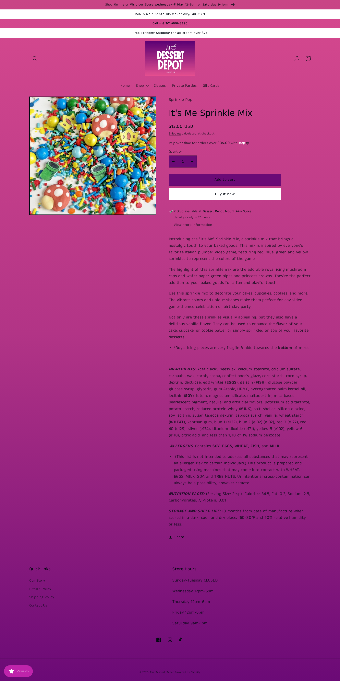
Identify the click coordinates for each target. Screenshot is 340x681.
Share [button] (179, 537)
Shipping (175, 134)
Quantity (175, 151)
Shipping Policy (41, 597)
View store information (193, 224)
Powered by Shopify (187, 672)
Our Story (37, 580)
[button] (35, 58)
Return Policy (40, 589)
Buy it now (225, 194)
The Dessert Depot (162, 672)
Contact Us (38, 605)
